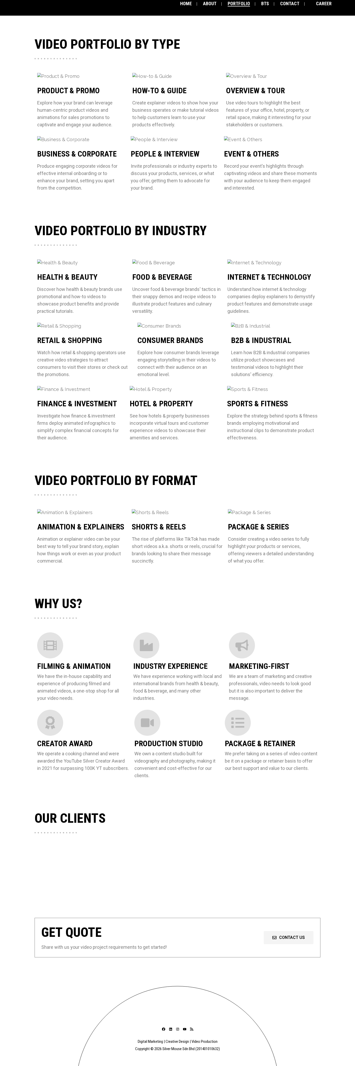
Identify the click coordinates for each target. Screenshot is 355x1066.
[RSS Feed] (192, 1029)
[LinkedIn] (171, 1029)
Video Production (205, 1041)
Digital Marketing (150, 1041)
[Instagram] (178, 1029)
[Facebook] (164, 1029)
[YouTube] (185, 1029)
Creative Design (177, 1041)
